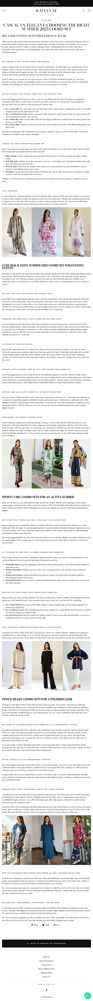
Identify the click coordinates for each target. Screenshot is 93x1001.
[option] (46, 2)
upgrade (22, 917)
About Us (46, 957)
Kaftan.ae (46, 10)
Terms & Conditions (46, 961)
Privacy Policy (46, 965)
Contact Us (46, 977)
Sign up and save (46, 984)
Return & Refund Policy (46, 969)
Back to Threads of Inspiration (48, 943)
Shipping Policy (46, 973)
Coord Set (77, 47)
